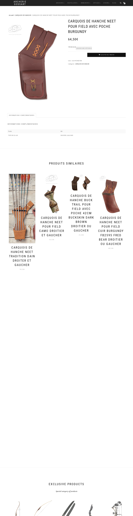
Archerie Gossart (20, 3)
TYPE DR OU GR (72, 47)
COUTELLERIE (72, 3)
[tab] (21, 115)
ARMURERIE (85, 3)
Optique (96, 3)
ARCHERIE (60, 3)
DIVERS (106, 3)
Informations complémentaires (21, 115)
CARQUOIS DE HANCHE (23, 15)
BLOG (114, 3)
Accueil (11, 15)
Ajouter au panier (107, 54)
